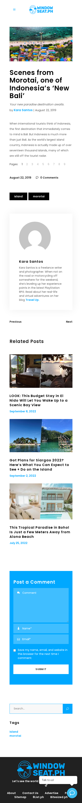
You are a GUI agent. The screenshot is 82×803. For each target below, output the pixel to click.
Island (18, 196)
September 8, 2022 (23, 411)
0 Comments (49, 178)
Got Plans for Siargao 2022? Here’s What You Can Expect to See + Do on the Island (39, 465)
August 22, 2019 (20, 178)
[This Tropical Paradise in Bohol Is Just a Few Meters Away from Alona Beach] (41, 501)
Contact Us (30, 793)
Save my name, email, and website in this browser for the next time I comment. (43, 654)
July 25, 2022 (18, 543)
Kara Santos (23, 110)
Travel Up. (32, 300)
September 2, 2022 (23, 476)
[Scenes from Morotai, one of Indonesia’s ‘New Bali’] (41, 237)
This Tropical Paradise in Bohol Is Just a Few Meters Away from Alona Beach (40, 532)
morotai (39, 196)
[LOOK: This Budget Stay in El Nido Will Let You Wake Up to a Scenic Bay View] (41, 371)
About (11, 793)
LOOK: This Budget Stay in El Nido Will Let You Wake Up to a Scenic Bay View (39, 400)
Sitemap (20, 797)
